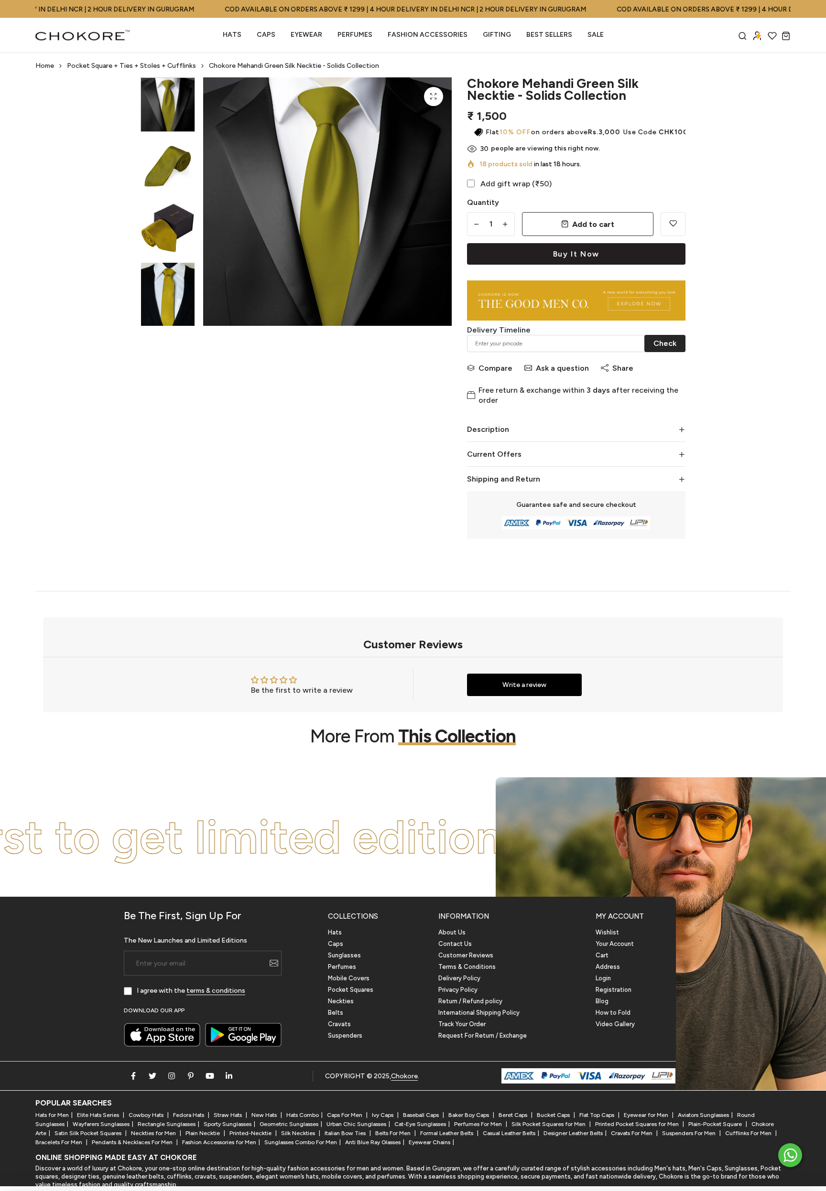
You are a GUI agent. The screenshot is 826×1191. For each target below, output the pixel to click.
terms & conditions (215, 991)
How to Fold (613, 1012)
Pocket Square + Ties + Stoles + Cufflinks (131, 66)
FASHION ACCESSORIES (427, 35)
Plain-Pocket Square (715, 1124)
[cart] (786, 35)
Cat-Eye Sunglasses (420, 1124)
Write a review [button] (524, 685)
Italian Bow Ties (346, 1133)
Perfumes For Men (478, 1124)
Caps (266, 35)
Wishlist (607, 932)
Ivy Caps (383, 1115)
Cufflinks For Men (749, 1133)
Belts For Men (393, 1133)
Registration (613, 989)
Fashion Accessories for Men (219, 1142)
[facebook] (133, 1075)
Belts (335, 1012)
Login (603, 978)
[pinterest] (190, 1075)
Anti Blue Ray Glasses (373, 1142)
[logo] (83, 35)
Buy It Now (576, 253)
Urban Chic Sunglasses (356, 1124)
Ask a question (562, 368)
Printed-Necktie (251, 1133)
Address (608, 966)
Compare (495, 368)
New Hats (264, 1115)
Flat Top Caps (597, 1115)
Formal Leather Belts (447, 1133)
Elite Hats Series (98, 1115)
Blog (602, 1001)
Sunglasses (344, 955)
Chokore (404, 1076)
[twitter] (152, 1075)
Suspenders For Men (689, 1133)
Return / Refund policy (470, 1001)
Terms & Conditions (467, 966)
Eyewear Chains (429, 1142)
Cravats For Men (632, 1133)
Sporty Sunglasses (227, 1124)
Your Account (615, 943)
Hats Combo (302, 1115)
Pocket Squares (350, 989)
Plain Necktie (203, 1133)
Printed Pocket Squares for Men (637, 1124)
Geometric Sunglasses (289, 1124)
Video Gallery (615, 1024)
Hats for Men (52, 1115)
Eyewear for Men (647, 1115)
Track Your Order (462, 1024)
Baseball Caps (421, 1115)
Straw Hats (228, 1115)
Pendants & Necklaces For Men (133, 1142)
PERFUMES (354, 35)
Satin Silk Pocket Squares (88, 1133)
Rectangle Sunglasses (167, 1124)
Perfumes (342, 966)
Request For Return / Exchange (482, 1035)
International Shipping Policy (479, 1012)
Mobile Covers (349, 978)
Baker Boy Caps (469, 1115)
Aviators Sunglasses (703, 1115)
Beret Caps (514, 1115)
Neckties (341, 1001)
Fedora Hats (189, 1115)
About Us (452, 932)
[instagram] (171, 1075)
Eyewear (306, 35)
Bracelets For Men (59, 1142)
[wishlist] (772, 35)
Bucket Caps (554, 1115)
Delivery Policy (459, 978)
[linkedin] (229, 1075)
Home (44, 66)
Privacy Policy (458, 989)
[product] (433, 96)
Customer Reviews (465, 955)
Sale (595, 35)
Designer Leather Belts (573, 1133)
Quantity (483, 202)
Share (622, 368)
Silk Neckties (298, 1133)
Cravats (339, 1024)
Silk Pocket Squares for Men (549, 1124)
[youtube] (209, 1075)
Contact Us (455, 943)
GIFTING (497, 35)
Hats (232, 35)
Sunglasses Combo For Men (300, 1142)
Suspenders (345, 1035)
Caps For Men (345, 1115)
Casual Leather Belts (509, 1133)
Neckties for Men (154, 1133)
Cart (602, 955)
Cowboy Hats (147, 1115)
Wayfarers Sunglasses (101, 1124)
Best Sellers (549, 35)
